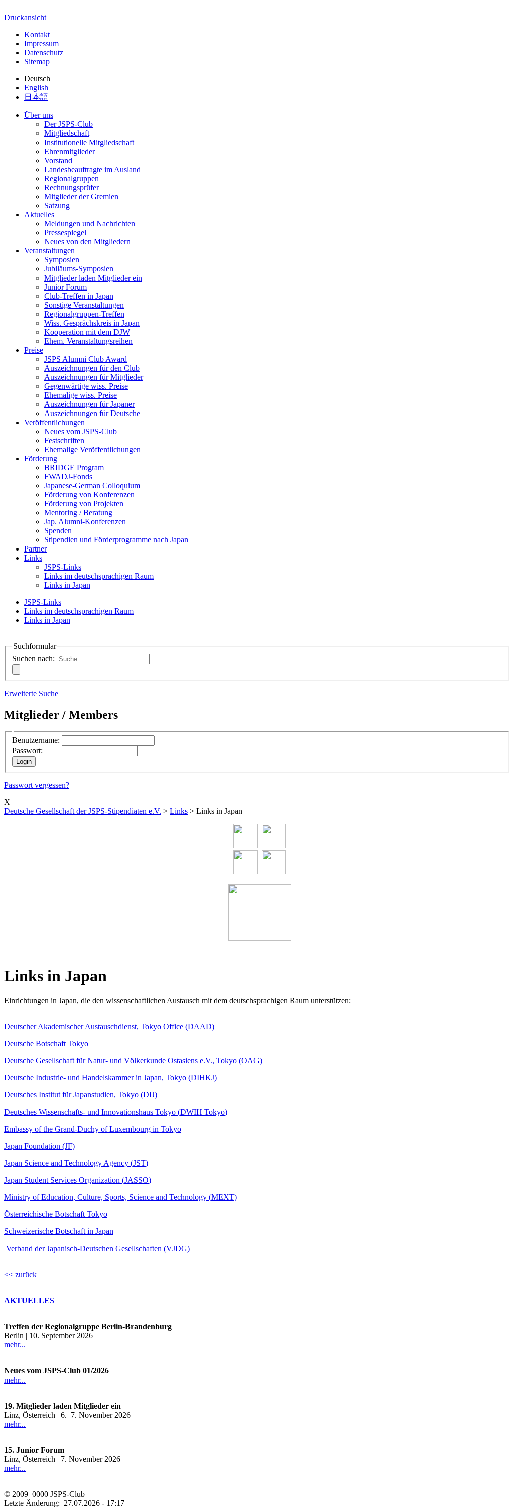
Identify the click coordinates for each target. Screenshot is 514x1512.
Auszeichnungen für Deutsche (92, 413)
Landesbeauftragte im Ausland (92, 169)
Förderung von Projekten (83, 503)
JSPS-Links (62, 567)
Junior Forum (65, 287)
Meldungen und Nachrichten (89, 223)
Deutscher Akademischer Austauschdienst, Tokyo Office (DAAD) (109, 1026)
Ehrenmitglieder (69, 151)
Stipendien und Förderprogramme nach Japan (116, 539)
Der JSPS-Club (68, 124)
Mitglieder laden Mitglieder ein (93, 277)
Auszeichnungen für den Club (92, 368)
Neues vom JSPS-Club (80, 431)
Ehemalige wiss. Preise (80, 395)
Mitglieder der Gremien (81, 196)
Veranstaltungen (49, 250)
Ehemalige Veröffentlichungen (92, 449)
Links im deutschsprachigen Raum (99, 576)
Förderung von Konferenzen (89, 494)
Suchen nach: (33, 658)
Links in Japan (67, 585)
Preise (33, 350)
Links (33, 558)
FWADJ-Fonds (68, 476)
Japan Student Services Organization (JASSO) (77, 1180)
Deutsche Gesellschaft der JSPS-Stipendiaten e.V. (82, 811)
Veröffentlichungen (54, 422)
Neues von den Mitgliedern (87, 241)
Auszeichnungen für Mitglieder (93, 377)
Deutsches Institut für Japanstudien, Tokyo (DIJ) (80, 1094)
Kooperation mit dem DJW (87, 332)
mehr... (15, 1344)
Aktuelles (39, 214)
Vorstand (58, 160)
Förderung (40, 458)
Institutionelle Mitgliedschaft (89, 142)
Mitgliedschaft (66, 133)
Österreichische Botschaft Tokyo (55, 1214)
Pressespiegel (65, 232)
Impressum (41, 43)
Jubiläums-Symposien (78, 268)
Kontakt (37, 34)
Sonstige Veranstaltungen (84, 305)
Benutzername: (36, 740)
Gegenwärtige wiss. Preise (86, 386)
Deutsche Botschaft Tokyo (46, 1043)
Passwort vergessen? (36, 785)
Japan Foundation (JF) (39, 1146)
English (36, 87)
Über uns (38, 115)
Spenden (58, 530)
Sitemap (37, 61)
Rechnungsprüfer (71, 187)
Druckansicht (25, 17)
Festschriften (64, 440)
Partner (35, 548)
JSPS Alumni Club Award (85, 359)
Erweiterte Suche (31, 693)
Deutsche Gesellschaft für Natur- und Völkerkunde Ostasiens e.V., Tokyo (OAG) (133, 1060)
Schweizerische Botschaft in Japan (58, 1231)
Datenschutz (43, 52)
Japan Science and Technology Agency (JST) (76, 1163)
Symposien (61, 259)
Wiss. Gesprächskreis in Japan (92, 323)
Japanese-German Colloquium (92, 485)
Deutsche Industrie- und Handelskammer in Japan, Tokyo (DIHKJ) (110, 1077)
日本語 (36, 97)
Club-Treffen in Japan (78, 296)
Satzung (57, 205)
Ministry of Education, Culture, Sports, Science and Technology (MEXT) (120, 1197)
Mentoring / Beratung (78, 512)
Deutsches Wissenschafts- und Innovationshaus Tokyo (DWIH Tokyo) (115, 1112)
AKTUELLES (29, 1300)
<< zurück (20, 1274)
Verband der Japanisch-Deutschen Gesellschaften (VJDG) (98, 1248)
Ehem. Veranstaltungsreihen (88, 341)
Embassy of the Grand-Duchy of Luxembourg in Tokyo (92, 1129)
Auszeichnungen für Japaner (89, 404)
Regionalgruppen (71, 178)
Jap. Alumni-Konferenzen (85, 521)
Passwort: (27, 750)
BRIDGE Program (74, 467)
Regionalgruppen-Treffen (84, 314)
